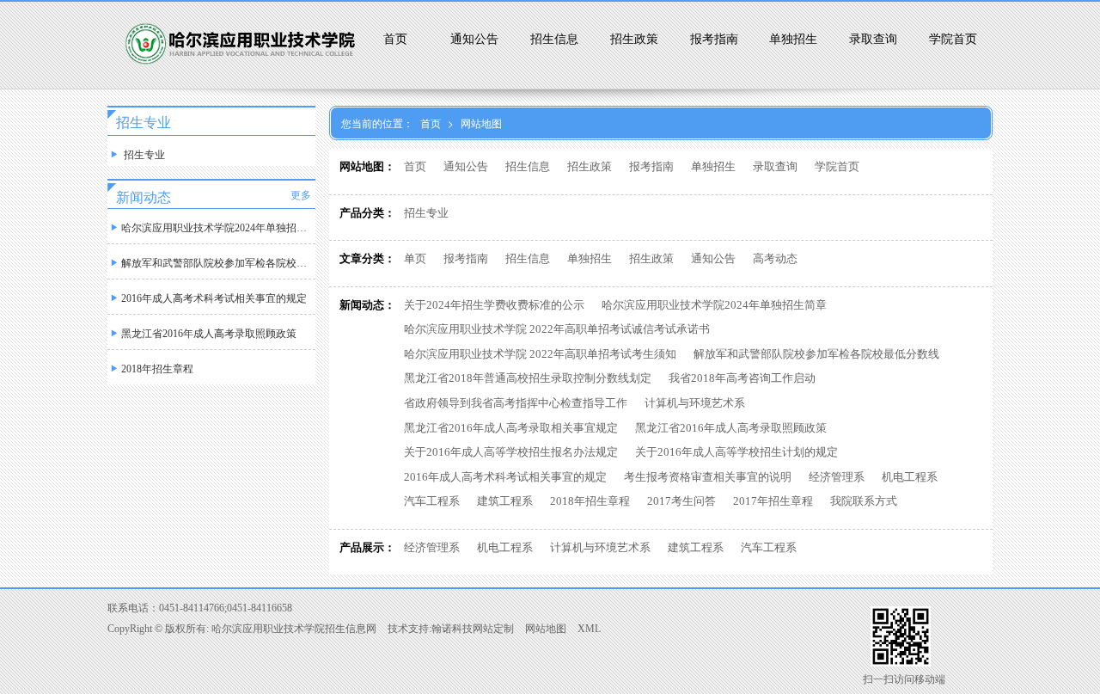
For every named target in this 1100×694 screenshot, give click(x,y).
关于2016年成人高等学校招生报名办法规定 (511, 451)
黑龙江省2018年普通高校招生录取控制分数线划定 (527, 378)
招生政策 (634, 39)
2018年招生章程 (590, 500)
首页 (395, 39)
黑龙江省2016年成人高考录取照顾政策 (731, 427)
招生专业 (426, 212)
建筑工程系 (505, 500)
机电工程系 (910, 476)
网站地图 (481, 122)
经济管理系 (837, 476)
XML (589, 629)
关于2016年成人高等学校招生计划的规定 (736, 451)
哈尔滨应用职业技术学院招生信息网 (293, 629)
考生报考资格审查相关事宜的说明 (707, 476)
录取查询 (873, 39)
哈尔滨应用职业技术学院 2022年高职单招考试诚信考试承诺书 (557, 328)
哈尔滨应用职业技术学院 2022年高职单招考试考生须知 (540, 353)
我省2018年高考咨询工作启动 (742, 378)
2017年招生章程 (773, 500)
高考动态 (775, 258)
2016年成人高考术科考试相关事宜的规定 (505, 476)
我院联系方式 (863, 500)
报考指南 (714, 39)
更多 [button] (300, 195)
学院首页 (953, 39)
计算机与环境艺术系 (695, 402)
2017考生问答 (681, 500)
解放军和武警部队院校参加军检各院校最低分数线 (816, 353)
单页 (415, 258)
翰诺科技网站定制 (472, 629)
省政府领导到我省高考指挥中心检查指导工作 (515, 402)
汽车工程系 (432, 500)
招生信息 (554, 39)
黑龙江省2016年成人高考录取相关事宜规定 (511, 427)
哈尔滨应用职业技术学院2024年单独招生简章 (714, 304)
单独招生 (793, 39)
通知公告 (474, 39)
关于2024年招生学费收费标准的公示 (494, 304)
